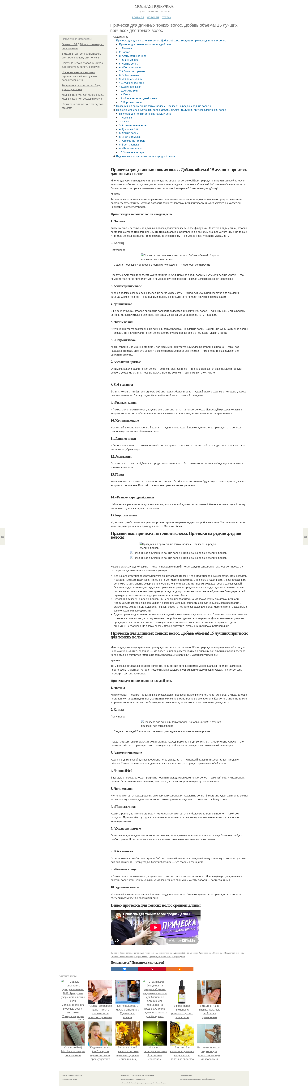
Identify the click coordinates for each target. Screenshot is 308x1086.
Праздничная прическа (233, 952)
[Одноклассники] (179, 969)
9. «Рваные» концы (130, 79)
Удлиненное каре (205, 952)
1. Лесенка (125, 48)
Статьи (166, 17)
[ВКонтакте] (124, 969)
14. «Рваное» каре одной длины (138, 98)
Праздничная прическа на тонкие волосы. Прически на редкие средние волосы (163, 106)
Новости (153, 17)
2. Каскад (124, 52)
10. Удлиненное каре (131, 83)
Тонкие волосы (126, 952)
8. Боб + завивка (129, 75)
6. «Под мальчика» (130, 67)
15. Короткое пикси (130, 102)
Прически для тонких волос (144, 952)
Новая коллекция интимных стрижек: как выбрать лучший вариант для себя (79, 76)
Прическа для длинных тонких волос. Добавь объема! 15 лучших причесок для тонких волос (171, 40)
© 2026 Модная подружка (72, 1075)
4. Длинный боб (128, 60)
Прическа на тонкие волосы (122, 956)
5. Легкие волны (128, 63)
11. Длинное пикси (130, 86)
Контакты (124, 1075)
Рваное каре (218, 952)
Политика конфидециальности (133, 1079)
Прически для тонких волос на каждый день (145, 44)
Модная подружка (154, 6)
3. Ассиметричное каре (132, 56)
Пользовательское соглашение (142, 1075)
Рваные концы (192, 952)
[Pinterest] (152, 969)
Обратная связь (186, 1075)
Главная (138, 17)
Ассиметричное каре (164, 952)
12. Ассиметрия (128, 90)
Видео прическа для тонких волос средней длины (145, 156)
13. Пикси (125, 94)
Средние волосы (141, 956)
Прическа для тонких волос (160, 956)
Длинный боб (179, 952)
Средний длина (178, 956)
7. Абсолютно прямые (132, 71)
